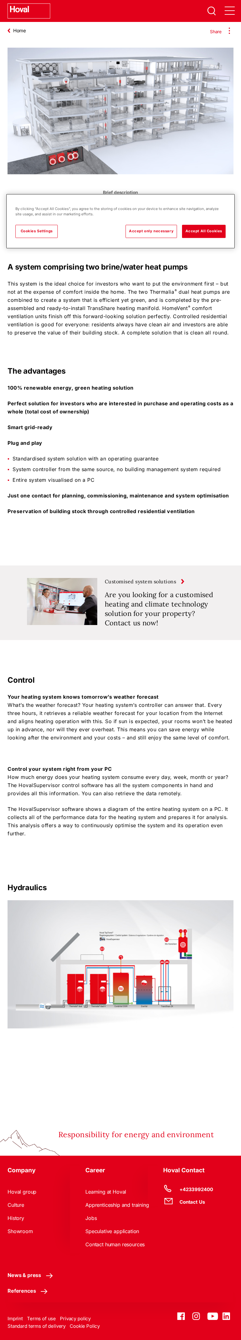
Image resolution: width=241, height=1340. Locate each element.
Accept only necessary (151, 231)
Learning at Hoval (105, 1192)
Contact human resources (115, 1244)
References (22, 1291)
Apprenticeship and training (117, 1205)
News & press (24, 1275)
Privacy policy (75, 1319)
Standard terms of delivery (37, 1326)
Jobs (91, 1218)
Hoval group (22, 1192)
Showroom (20, 1231)
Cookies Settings (37, 231)
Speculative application (112, 1231)
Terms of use (41, 1319)
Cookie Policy (85, 1326)
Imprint (15, 1319)
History (16, 1218)
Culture (16, 1205)
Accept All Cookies (203, 231)
